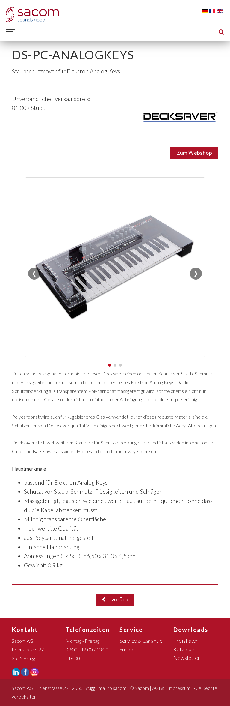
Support (128, 649)
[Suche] (221, 31)
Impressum (178, 688)
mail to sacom (112, 688)
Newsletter (186, 658)
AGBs (158, 688)
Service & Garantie (141, 641)
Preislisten (186, 641)
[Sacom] (32, 14)
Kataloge (183, 649)
